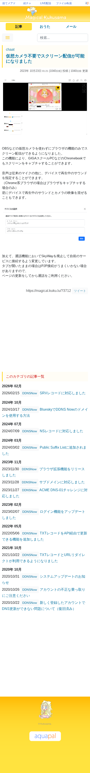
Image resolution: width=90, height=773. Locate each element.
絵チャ (27, 3)
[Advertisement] (45, 331)
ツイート (80, 291)
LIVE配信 (45, 3)
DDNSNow (29, 393)
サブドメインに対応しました (62, 482)
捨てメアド (9, 3)
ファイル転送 (64, 3)
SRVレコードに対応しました (63, 393)
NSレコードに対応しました (61, 431)
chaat (10, 49)
